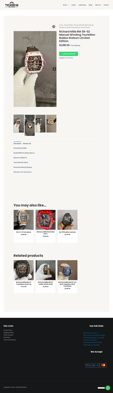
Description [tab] (17, 143)
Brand (65, 5)
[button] (68, 5)
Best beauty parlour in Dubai (92, 342)
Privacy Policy (8, 330)
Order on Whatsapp (69, 54)
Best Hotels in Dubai (90, 333)
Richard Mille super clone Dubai (93, 338)
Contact (106, 5)
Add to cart (76, 48)
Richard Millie (68, 25)
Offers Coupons (8, 335)
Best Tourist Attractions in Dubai (94, 335)
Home (61, 25)
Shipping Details (9, 332)
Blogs (90, 5)
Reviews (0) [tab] (27, 143)
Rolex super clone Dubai (91, 345)
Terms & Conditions (10, 340)
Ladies (73, 5)
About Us (98, 5)
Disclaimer (7, 337)
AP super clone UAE (90, 340)
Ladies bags (82, 5)
